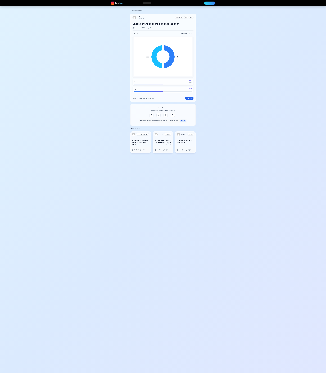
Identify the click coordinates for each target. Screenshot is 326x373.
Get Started (209, 3)
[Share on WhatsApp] (166, 115)
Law (186, 17)
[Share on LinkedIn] (173, 115)
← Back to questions (136, 10)
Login (200, 3)
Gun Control (179, 17)
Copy (183, 120)
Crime (191, 17)
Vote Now (189, 98)
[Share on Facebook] (151, 115)
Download (174, 3)
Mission (167, 3)
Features (154, 3)
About (161, 3)
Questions (147, 3)
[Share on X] (158, 115)
